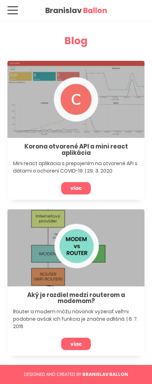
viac (76, 188)
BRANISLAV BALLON (105, 374)
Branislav (76, 10)
